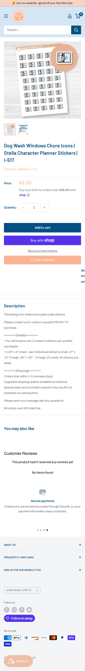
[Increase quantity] (44, 207)
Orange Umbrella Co (20, 169)
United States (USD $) (18, 590)
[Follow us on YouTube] (29, 610)
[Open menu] (6, 16)
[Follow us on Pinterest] (22, 610)
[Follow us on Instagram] (14, 610)
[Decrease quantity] (23, 207)
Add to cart (42, 227)
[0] (77, 16)
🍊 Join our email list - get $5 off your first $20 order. (42, 3)
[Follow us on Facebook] (6, 610)
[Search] (76, 30)
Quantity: (10, 207)
